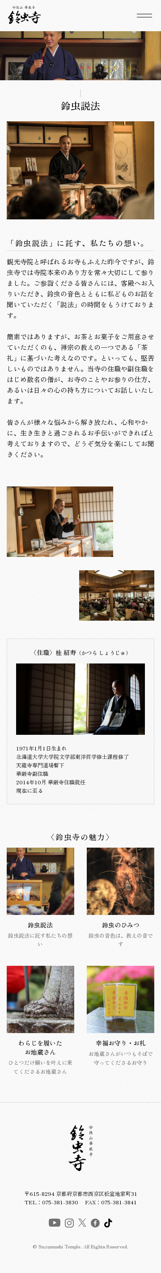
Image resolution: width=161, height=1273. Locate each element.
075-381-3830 (60, 1202)
